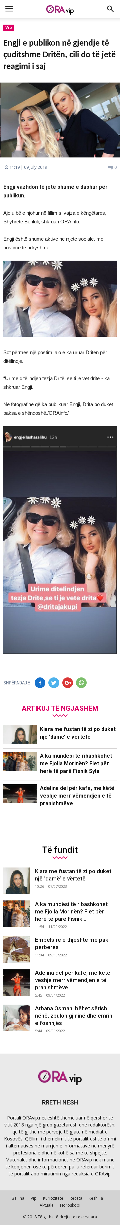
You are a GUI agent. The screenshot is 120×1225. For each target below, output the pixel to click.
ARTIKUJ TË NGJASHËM (60, 708)
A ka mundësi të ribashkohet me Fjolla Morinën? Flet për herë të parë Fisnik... (71, 911)
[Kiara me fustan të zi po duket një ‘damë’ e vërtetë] (20, 734)
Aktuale (47, 1205)
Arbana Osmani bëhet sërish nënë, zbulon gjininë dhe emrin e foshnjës (73, 1015)
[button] (110, 9)
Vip (8, 27)
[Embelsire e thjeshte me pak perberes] (16, 949)
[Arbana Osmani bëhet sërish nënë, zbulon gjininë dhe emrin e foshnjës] (16, 1018)
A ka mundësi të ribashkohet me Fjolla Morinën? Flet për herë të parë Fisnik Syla (76, 763)
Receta (76, 1198)
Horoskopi (70, 1205)
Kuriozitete (53, 1198)
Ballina (18, 1198)
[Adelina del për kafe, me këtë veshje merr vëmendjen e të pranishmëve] (20, 793)
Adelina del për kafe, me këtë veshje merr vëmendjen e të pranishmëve (77, 796)
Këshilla (96, 1198)
